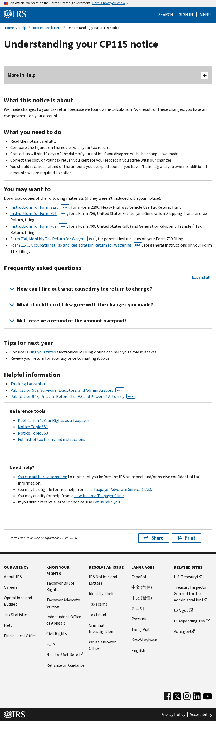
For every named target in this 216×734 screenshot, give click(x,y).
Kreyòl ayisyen (144, 640)
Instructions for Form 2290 (39, 207)
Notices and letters (46, 27)
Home (9, 27)
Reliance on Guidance (65, 665)
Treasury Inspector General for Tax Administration (191, 594)
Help (22, 27)
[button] (186, 14)
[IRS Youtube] (207, 695)
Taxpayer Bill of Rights (60, 586)
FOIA (50, 644)
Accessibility (201, 714)
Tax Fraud (97, 614)
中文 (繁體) (141, 598)
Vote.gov (182, 631)
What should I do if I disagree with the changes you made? (85, 304)
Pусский (138, 619)
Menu (205, 14)
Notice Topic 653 (33, 433)
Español (138, 577)
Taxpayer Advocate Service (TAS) (122, 489)
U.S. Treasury (185, 577)
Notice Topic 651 (33, 427)
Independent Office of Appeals (63, 620)
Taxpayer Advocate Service (63, 603)
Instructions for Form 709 (38, 226)
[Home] (15, 13)
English (138, 650)
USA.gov (181, 610)
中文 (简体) (141, 587)
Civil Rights (56, 633)
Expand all (201, 277)
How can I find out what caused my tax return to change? (84, 288)
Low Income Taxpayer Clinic (99, 495)
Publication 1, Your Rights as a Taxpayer (53, 420)
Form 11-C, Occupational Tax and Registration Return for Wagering (75, 245)
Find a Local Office (20, 635)
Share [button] (157, 538)
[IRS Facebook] (167, 695)
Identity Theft (101, 593)
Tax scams (98, 604)
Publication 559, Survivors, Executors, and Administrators (66, 390)
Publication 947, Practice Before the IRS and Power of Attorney (71, 396)
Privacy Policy (172, 714)
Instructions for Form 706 (38, 213)
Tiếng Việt (140, 629)
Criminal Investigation (101, 628)
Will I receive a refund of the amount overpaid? (72, 320)
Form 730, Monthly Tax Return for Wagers (52, 239)
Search (165, 14)
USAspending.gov (189, 621)
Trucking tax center (27, 384)
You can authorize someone (42, 477)
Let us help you (106, 502)
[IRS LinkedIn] (197, 695)
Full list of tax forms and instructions (51, 439)
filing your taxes (41, 352)
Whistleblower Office (102, 645)
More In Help (22, 75)
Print (190, 538)
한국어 (137, 608)
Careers (11, 587)
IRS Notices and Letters (103, 580)
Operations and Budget (18, 601)
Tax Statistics (16, 614)
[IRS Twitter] (177, 695)
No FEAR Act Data (62, 654)
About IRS (13, 577)
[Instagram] (187, 695)
